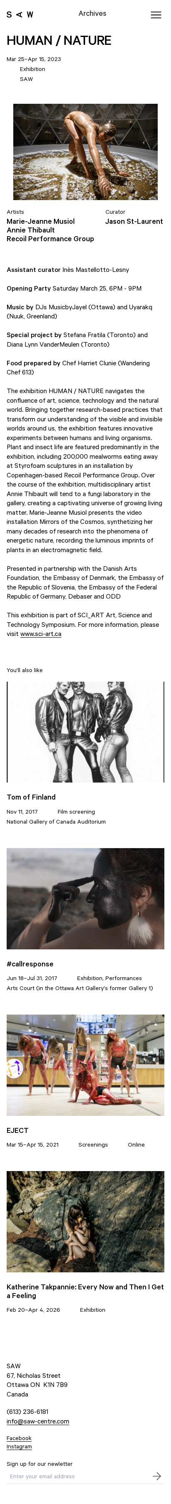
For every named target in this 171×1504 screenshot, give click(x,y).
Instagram (19, 1446)
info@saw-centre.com (38, 1420)
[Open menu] (156, 15)
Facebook (19, 1438)
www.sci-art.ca (40, 633)
